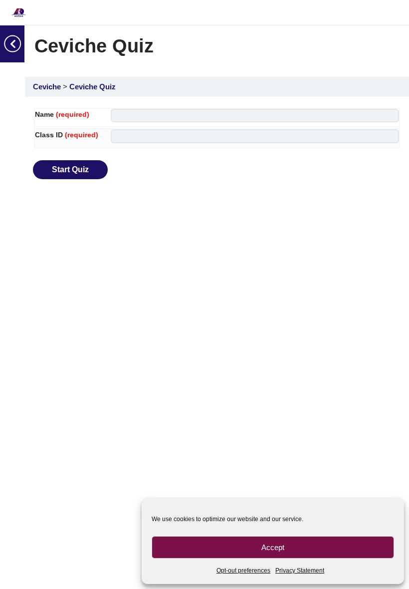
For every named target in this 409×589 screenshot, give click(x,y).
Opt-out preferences (243, 570)
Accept (272, 547)
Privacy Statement (299, 570)
